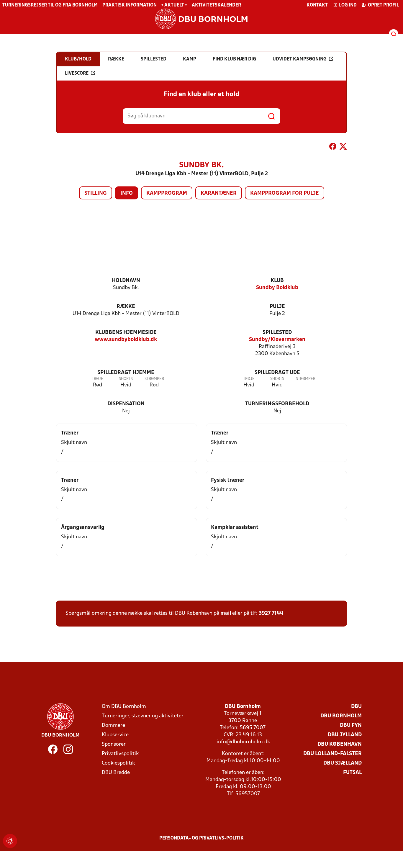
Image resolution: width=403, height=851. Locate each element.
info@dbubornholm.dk (243, 742)
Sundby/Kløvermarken (277, 339)
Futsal (352, 772)
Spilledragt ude (277, 372)
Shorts (126, 379)
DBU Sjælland (342, 763)
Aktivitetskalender (216, 5)
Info (126, 193)
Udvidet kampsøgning (300, 59)
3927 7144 (271, 613)
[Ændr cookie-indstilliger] (10, 841)
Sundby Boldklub (277, 287)
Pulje (277, 306)
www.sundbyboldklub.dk (126, 339)
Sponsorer (114, 744)
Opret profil (383, 5)
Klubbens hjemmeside (126, 332)
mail (225, 613)
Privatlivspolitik (120, 753)
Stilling (95, 193)
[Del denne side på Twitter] (343, 147)
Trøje (97, 379)
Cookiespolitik (118, 763)
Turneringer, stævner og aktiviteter (143, 716)
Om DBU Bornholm (124, 706)
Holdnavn (126, 280)
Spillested (277, 332)
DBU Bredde (116, 772)
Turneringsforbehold (277, 403)
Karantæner (219, 193)
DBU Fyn (351, 725)
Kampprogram (166, 193)
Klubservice (115, 734)
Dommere (113, 725)
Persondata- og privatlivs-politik (201, 838)
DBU (356, 706)
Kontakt (317, 5)
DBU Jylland (345, 734)
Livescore (77, 73)
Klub (277, 280)
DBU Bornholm (341, 716)
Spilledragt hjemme (125, 372)
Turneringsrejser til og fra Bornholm (50, 5)
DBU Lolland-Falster (332, 753)
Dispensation (126, 403)
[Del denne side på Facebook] (332, 147)
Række (126, 306)
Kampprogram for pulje (284, 193)
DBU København (339, 744)
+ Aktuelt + (174, 5)
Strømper (154, 379)
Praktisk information (129, 5)
